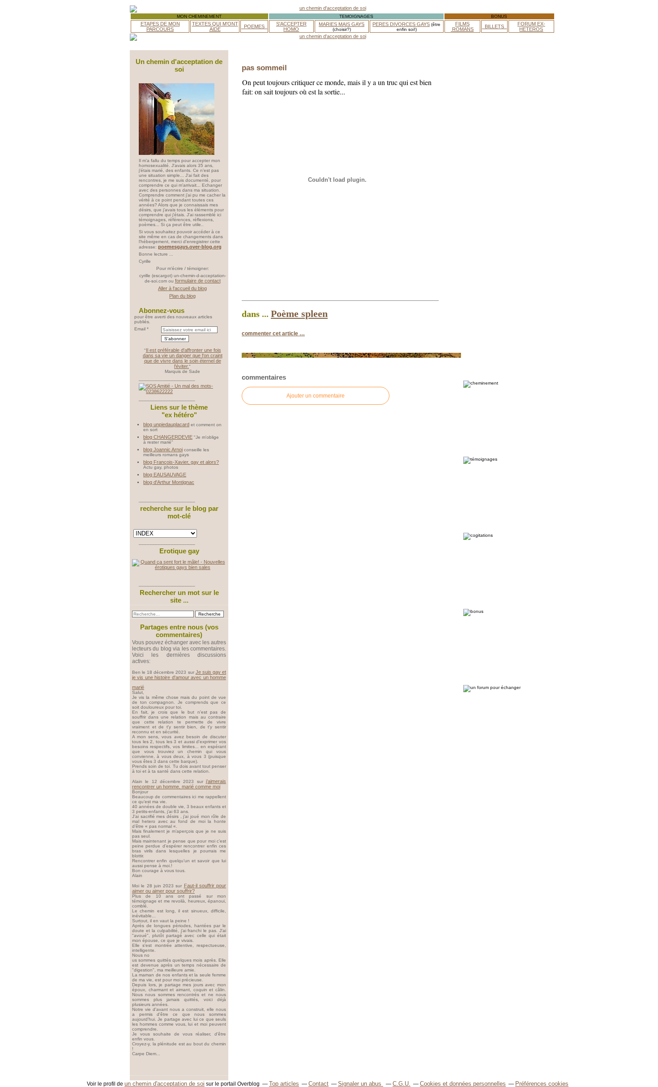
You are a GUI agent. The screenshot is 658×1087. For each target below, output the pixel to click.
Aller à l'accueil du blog (182, 288)
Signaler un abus (360, 1083)
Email (139, 328)
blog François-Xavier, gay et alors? (181, 462)
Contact (318, 1083)
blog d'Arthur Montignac (168, 482)
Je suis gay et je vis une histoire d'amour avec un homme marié (179, 679)
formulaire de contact (198, 280)
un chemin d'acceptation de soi (164, 1083)
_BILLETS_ (494, 26)
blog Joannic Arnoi (163, 449)
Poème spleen (299, 313)
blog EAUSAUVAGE (164, 474)
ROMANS (463, 29)
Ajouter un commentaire (315, 396)
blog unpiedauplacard (166, 424)
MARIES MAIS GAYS (341, 24)
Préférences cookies (541, 1083)
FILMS (462, 23)
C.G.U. (401, 1083)
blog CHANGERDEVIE (167, 437)
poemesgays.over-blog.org (190, 246)
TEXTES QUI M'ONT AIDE (215, 26)
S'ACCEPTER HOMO (291, 26)
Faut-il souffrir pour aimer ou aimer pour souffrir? (179, 888)
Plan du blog (182, 296)
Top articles (284, 1083)
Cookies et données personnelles (463, 1083)
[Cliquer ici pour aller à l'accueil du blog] (176, 153)
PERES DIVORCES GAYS (401, 24)
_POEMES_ (254, 26)
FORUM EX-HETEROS (531, 26)
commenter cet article (270, 333)
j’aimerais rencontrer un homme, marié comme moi (179, 784)
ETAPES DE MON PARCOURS (160, 26)
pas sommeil (264, 68)
